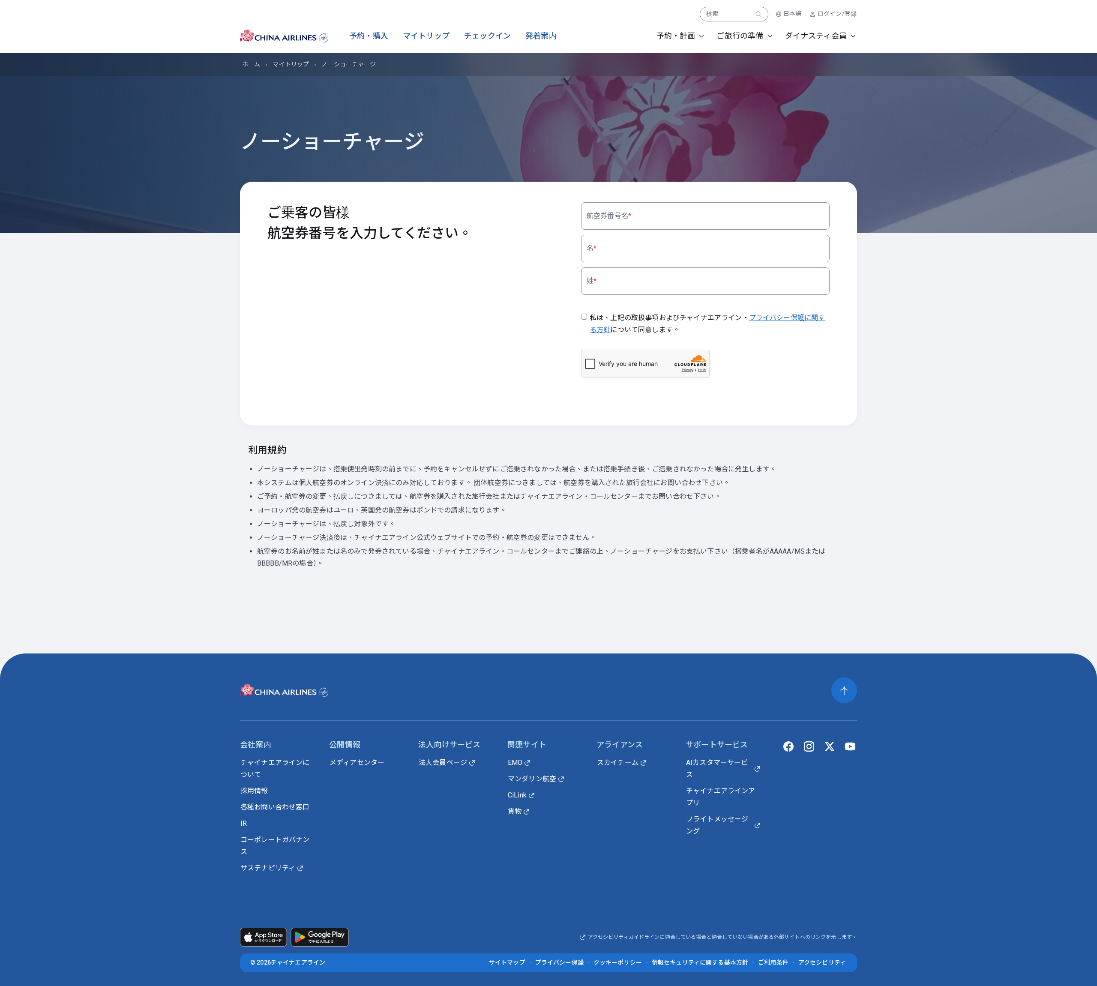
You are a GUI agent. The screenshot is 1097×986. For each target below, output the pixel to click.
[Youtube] (850, 746)
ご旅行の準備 (739, 35)
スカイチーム (617, 762)
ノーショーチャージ (348, 64)
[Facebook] (788, 746)
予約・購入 (368, 35)
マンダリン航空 (532, 779)
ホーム (251, 64)
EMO (515, 762)
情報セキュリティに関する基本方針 (700, 962)
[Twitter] (829, 746)
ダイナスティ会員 (816, 35)
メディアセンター (357, 762)
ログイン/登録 (837, 13)
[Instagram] (809, 746)
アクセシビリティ (822, 962)
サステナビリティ (267, 868)
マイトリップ (426, 35)
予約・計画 (675, 35)
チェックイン (487, 35)
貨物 (515, 811)
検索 (712, 13)
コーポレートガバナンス (275, 846)
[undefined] (277, 36)
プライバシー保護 (559, 962)
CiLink (517, 795)
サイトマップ (507, 962)
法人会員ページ (443, 762)
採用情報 (254, 791)
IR (243, 823)
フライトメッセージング (717, 825)
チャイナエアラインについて (275, 768)
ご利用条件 (773, 962)
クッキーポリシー (617, 962)
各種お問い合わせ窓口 (275, 807)
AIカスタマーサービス (717, 768)
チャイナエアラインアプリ (720, 797)
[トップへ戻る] (844, 690)
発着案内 (541, 35)
